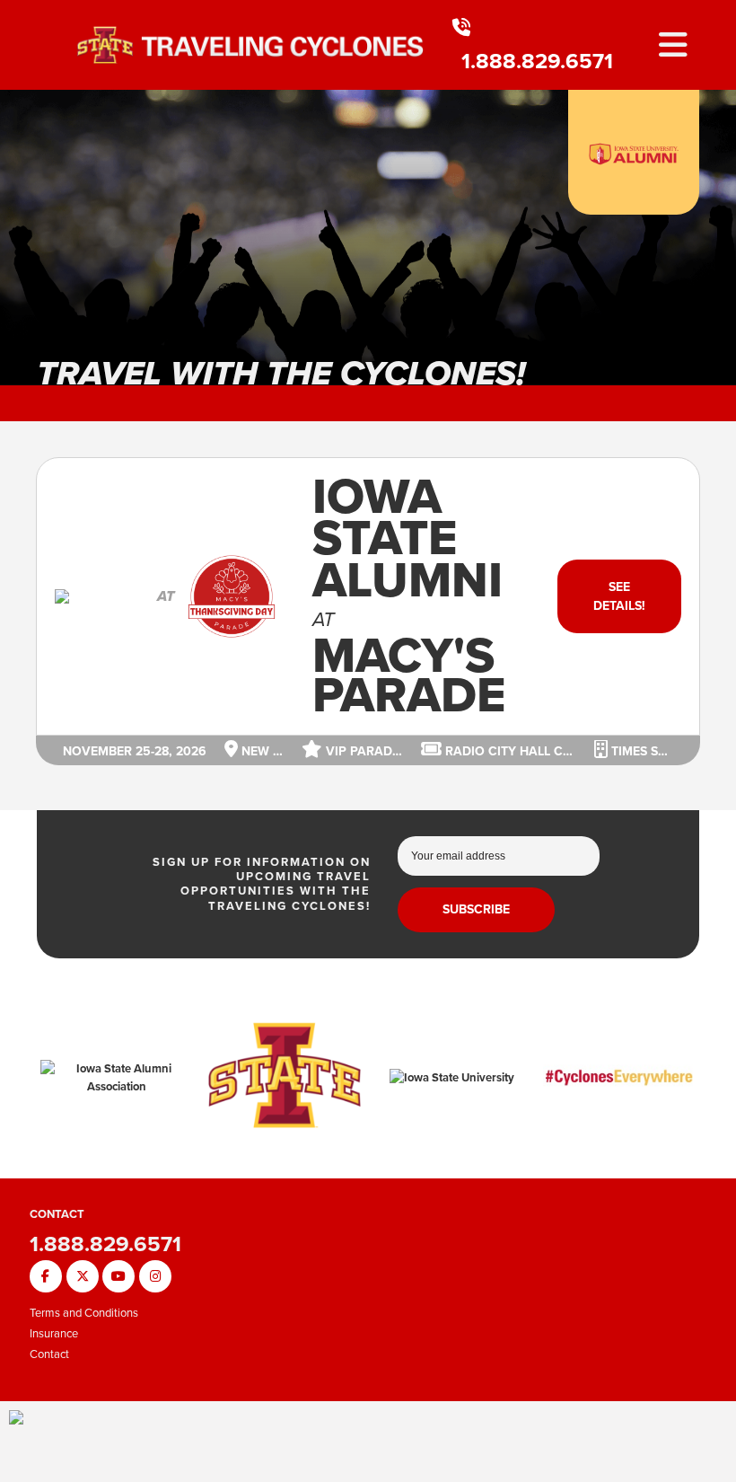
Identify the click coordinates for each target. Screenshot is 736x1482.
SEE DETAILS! (619, 596)
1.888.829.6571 (537, 61)
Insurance (54, 1333)
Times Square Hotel (640, 751)
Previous (27, 246)
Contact (49, 1354)
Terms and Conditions (84, 1312)
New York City (261, 751)
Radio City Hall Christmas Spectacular (509, 751)
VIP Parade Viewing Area (362, 751)
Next (709, 246)
